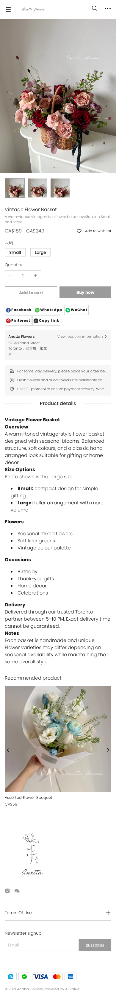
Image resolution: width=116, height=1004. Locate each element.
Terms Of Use (18, 913)
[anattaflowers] (33, 9)
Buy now (85, 292)
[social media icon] (7, 891)
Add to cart (31, 293)
